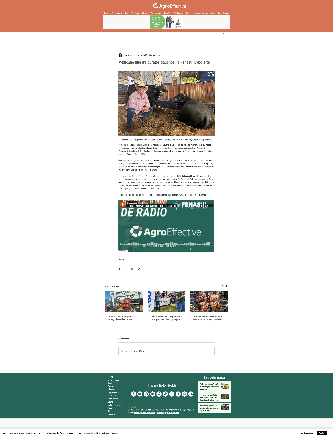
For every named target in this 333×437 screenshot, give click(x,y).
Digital (111, 402)
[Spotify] (146, 394)
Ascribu (121, 260)
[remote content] (166, 226)
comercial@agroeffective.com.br (168, 413)
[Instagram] (133, 394)
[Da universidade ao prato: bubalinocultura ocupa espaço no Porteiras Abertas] (166, 301)
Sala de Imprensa (115, 405)
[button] (224, 33)
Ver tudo (225, 286)
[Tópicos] (178, 394)
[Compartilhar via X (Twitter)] (126, 268)
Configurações (307, 433)
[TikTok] (165, 394)
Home (110, 377)
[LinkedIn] (152, 394)
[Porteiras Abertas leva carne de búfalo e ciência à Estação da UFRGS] (209, 301)
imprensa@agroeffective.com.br (144, 413)
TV (109, 411)
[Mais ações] (213, 55)
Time (110, 383)
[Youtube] (139, 394)
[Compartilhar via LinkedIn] (132, 268)
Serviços (111, 386)
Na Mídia (112, 395)
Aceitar (322, 433)
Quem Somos (113, 380)
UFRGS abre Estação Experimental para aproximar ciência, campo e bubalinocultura (166, 318)
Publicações (113, 399)
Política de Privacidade (110, 433)
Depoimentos (113, 392)
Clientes (111, 389)
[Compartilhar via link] (138, 268)
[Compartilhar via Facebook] (119, 268)
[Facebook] (159, 394)
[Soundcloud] (190, 394)
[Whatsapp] (184, 394)
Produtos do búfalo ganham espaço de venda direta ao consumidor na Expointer (121, 318)
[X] (171, 394)
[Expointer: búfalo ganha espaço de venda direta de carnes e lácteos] (124, 301)
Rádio (110, 408)
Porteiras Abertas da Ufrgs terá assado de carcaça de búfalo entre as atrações (208, 318)
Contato (111, 414)
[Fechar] (329, 433)
